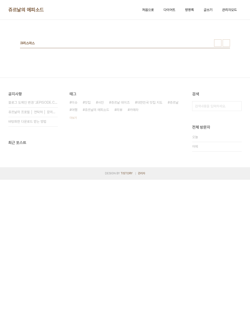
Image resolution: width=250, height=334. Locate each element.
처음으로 (148, 10)
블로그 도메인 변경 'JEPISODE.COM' (33, 102)
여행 (74, 110)
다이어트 (169, 10)
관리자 (141, 173)
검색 (236, 106)
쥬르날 (174, 102)
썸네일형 (217, 43)
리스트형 (226, 43)
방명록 (189, 10)
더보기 (73, 118)
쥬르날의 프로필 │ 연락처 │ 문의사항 (33, 112)
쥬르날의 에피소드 (26, 10)
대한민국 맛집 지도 (149, 102)
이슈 (74, 102)
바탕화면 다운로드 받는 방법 (27, 121)
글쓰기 (208, 10)
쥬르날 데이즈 (120, 102)
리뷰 (119, 110)
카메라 (134, 110)
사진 (101, 102)
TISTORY (127, 173)
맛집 (88, 102)
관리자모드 (229, 10)
